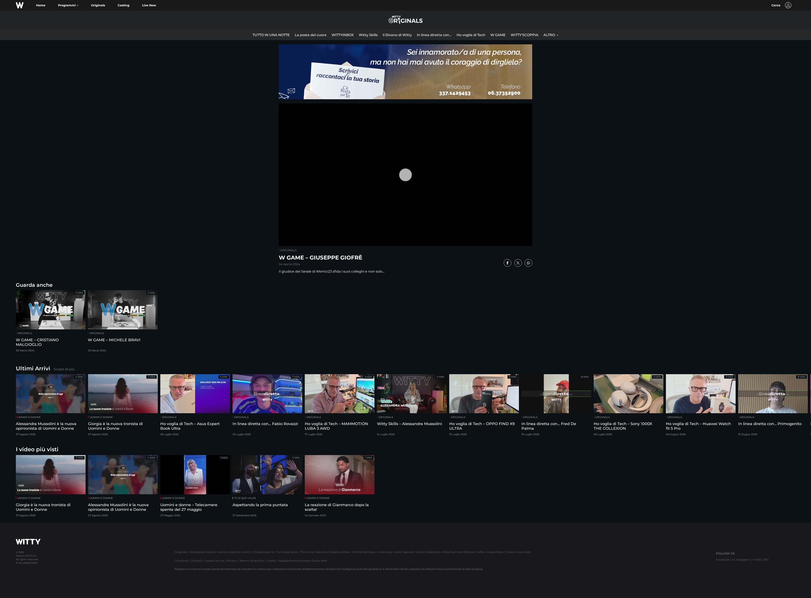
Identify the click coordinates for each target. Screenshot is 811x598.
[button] (68, 5)
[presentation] (795, 406)
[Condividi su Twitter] (518, 263)
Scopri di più (64, 369)
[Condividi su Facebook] (507, 263)
